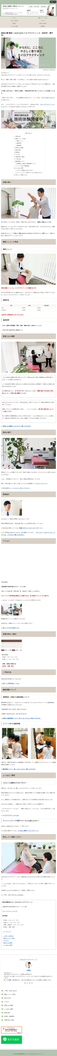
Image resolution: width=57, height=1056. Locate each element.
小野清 (28, 970)
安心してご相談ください (22, 174)
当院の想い (19, 136)
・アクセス (5, 940)
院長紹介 (18, 152)
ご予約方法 (18, 159)
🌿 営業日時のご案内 (7, 1020)
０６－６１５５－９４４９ (9, 911)
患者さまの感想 (19, 147)
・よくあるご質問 (7, 945)
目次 (26, 133)
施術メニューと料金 (21, 138)
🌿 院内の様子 (5, 1012)
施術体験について (20, 161)
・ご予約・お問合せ (8, 936)
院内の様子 (18, 150)
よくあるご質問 (19, 168)
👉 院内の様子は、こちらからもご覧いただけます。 (16, 488)
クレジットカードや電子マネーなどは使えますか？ (29, 172)
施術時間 (19, 145)
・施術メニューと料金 (8, 938)
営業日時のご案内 (20, 156)
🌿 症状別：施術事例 (7, 1016)
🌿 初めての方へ (6, 998)
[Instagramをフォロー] (30, 983)
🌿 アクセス (5, 1001)
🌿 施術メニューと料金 (8, 994)
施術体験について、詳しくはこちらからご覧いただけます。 (19, 769)
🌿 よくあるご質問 (7, 1009)
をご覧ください (28, 830)
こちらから (20, 895)
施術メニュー (20, 140)
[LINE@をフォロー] (32, 983)
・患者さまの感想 (7, 943)
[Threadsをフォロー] (27, 983)
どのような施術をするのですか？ (25, 170)
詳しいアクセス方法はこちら (11, 628)
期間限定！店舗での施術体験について (26, 163)
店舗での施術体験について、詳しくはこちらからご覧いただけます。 (22, 718)
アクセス (18, 154)
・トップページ (6, 931)
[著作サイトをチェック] (25, 983)
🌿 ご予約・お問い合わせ (9, 990)
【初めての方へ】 (50, 97)
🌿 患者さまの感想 (7, 1005)
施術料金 (19, 143)
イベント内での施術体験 (23, 165)
